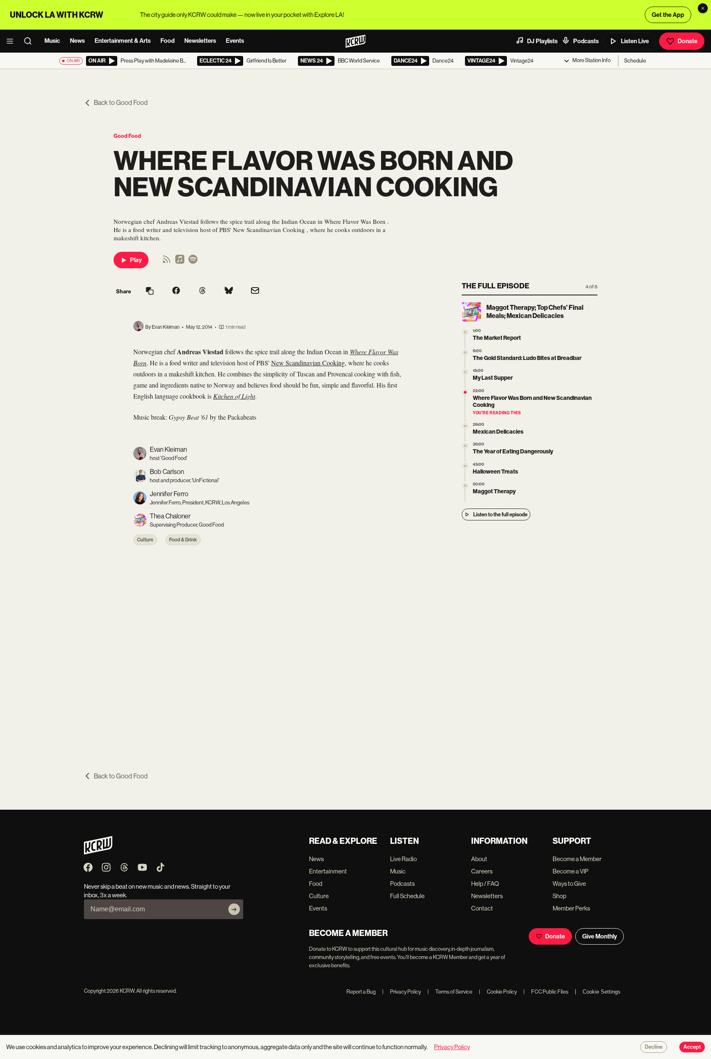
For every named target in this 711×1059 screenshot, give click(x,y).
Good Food (127, 136)
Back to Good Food (121, 103)
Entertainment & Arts (123, 40)
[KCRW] (98, 852)
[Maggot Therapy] (465, 485)
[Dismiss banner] (703, 8)
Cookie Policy (498, 992)
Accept (692, 1047)
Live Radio (403, 858)
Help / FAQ (485, 883)
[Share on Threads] (202, 291)
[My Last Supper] (465, 372)
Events (235, 40)
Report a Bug (361, 992)
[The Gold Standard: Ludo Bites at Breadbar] (465, 352)
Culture (145, 540)
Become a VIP (570, 871)
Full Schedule (407, 895)
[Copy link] (150, 291)
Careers (482, 871)
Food (167, 40)
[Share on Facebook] (176, 291)
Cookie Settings (601, 992)
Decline (653, 1047)
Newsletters (200, 40)
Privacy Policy (401, 992)
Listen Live (635, 41)
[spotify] (193, 262)
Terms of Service (450, 992)
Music (52, 40)
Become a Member (577, 858)
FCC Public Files (545, 992)
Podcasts (586, 41)
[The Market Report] (465, 332)
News (77, 40)
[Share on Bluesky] (229, 291)
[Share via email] (255, 291)
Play (136, 260)
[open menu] (12, 41)
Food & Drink (183, 540)
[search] (30, 41)
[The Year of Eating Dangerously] (465, 446)
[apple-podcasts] (180, 262)
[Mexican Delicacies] (465, 426)
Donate (687, 41)
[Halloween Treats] (465, 466)
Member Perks (571, 908)
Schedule (635, 61)
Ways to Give (569, 883)
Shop (559, 895)
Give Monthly (599, 936)
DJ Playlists (542, 41)
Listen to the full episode (500, 514)
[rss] (167, 262)
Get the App (668, 15)
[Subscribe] (234, 909)
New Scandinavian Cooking (308, 362)
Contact (482, 908)
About (479, 858)
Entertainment (328, 871)
